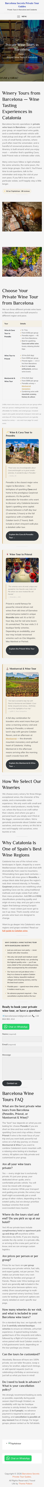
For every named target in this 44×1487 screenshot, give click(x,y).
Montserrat (11, 738)
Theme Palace (25, 1483)
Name (9, 1034)
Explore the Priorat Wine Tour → (21, 650)
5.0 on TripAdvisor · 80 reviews (17, 191)
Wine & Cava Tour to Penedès (9, 333)
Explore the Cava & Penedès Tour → (21, 536)
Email (9, 1044)
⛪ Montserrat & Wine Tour (21, 668)
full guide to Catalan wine (15, 930)
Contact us (12, 1083)
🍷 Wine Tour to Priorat (19, 554)
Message (6, 1055)
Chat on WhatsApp (18, 1026)
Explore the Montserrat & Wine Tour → (22, 764)
